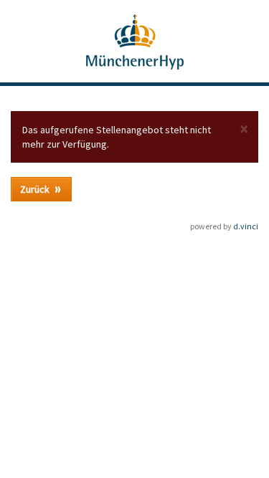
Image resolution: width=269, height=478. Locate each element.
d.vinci (245, 226)
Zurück (36, 189)
